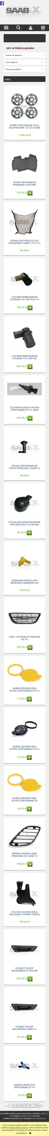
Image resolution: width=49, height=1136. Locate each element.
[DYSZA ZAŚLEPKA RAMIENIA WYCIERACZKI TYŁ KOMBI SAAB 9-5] (24, 503)
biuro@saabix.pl (39, 1118)
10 (38, 1105)
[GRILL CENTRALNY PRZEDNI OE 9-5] (24, 617)
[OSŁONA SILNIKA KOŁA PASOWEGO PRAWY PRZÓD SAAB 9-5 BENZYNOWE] (24, 892)
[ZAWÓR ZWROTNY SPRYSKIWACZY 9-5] (24, 1065)
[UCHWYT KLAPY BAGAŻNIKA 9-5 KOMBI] (24, 949)
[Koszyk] (43, 27)
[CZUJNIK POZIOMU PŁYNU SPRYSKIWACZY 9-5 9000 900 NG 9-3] (24, 391)
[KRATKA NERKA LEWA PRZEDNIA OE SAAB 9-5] (24, 836)
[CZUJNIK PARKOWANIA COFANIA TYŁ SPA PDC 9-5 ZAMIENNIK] (24, 277)
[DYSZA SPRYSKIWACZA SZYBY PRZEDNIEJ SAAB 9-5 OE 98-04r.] (24, 446)
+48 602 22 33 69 (26, 1116)
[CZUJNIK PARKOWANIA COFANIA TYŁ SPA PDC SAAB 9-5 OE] (24, 336)
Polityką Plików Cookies (18, 1127)
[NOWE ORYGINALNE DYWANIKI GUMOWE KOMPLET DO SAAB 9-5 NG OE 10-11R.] (24, 163)
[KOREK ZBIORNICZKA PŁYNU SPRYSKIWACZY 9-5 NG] (24, 727)
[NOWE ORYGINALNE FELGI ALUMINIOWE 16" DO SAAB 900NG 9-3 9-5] (24, 106)
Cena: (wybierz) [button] (11, 62)
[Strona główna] (23, 11)
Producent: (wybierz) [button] (13, 55)
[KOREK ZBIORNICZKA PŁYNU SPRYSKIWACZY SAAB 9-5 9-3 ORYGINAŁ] (24, 782)
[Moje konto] (30, 27)
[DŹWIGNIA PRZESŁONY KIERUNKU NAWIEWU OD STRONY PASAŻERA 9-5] (24, 561)
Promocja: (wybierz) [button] (13, 69)
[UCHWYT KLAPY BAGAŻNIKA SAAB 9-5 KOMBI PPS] (24, 1007)
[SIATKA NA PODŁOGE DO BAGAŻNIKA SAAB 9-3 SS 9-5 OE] (24, 221)
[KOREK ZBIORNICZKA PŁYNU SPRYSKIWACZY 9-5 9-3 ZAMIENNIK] (24, 672)
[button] (6, 27)
